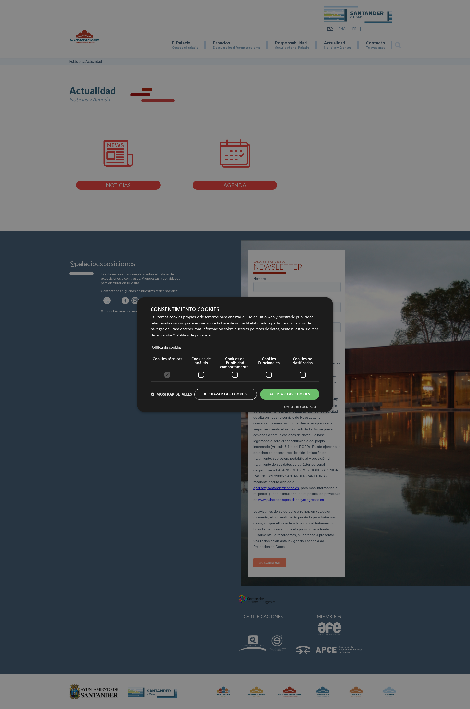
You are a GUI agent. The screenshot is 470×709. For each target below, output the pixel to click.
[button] (171, 394)
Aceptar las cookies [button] (290, 394)
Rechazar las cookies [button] (225, 394)
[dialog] (235, 354)
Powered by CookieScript (300, 407)
